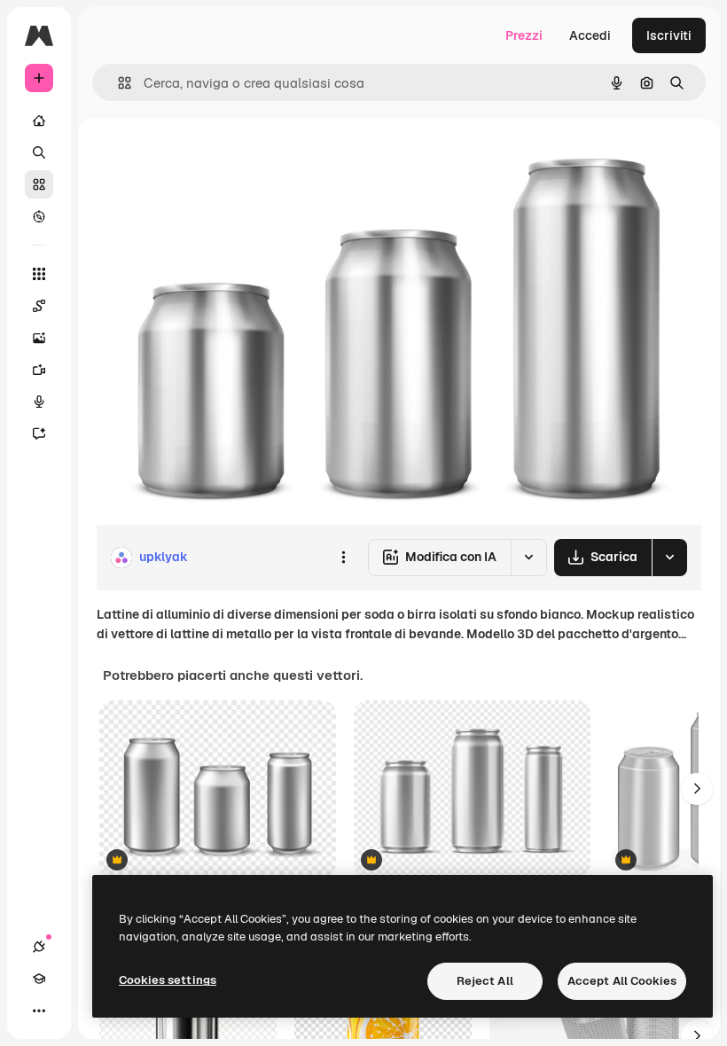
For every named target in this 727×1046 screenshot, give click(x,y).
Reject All (485, 980)
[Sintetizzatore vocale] (39, 401)
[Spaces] (39, 306)
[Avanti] (697, 789)
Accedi (590, 35)
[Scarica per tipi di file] (669, 557)
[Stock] (39, 184)
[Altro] (39, 1010)
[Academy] (39, 978)
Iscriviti (669, 35)
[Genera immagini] (39, 338)
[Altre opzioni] (343, 557)
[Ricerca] (39, 152)
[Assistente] (39, 433)
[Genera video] (39, 369)
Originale (212, 159)
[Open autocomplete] (117, 83)
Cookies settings (167, 979)
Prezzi (524, 35)
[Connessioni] (39, 947)
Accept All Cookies (621, 980)
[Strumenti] (39, 274)
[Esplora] (39, 216)
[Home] (39, 120)
